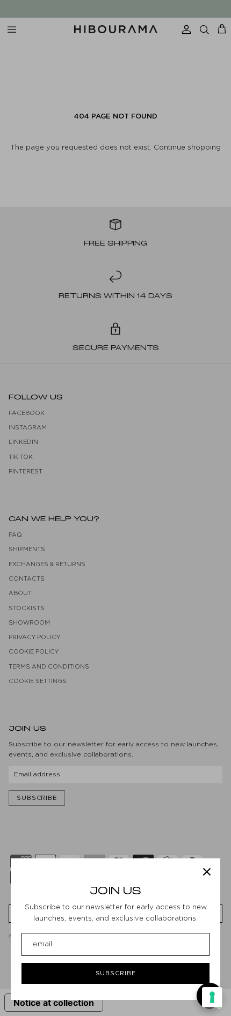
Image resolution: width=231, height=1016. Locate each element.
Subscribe (116, 973)
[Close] (207, 872)
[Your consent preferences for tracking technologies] (212, 997)
